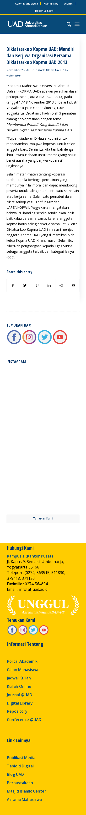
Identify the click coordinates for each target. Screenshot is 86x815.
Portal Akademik (22, 661)
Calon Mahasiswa (26, 3)
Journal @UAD (19, 694)
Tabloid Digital (20, 766)
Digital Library (20, 703)
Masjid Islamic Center (26, 791)
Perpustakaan (20, 782)
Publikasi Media (21, 757)
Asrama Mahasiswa (24, 799)
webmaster (13, 75)
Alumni (68, 3)
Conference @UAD (24, 719)
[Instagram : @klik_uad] (29, 343)
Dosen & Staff (44, 10)
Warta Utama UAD (49, 70)
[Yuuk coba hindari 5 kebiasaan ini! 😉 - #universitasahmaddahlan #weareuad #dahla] (24, 421)
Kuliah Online (19, 686)
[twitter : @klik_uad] (44, 343)
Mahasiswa (51, 3)
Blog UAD (15, 774)
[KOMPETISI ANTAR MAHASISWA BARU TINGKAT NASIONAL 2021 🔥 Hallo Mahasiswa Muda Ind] (62, 458)
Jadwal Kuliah (19, 678)
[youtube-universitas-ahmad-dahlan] (60, 343)
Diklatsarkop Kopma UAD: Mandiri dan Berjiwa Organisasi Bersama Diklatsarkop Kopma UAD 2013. (40, 56)
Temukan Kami (43, 518)
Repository (17, 711)
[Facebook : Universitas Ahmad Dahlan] (14, 343)
